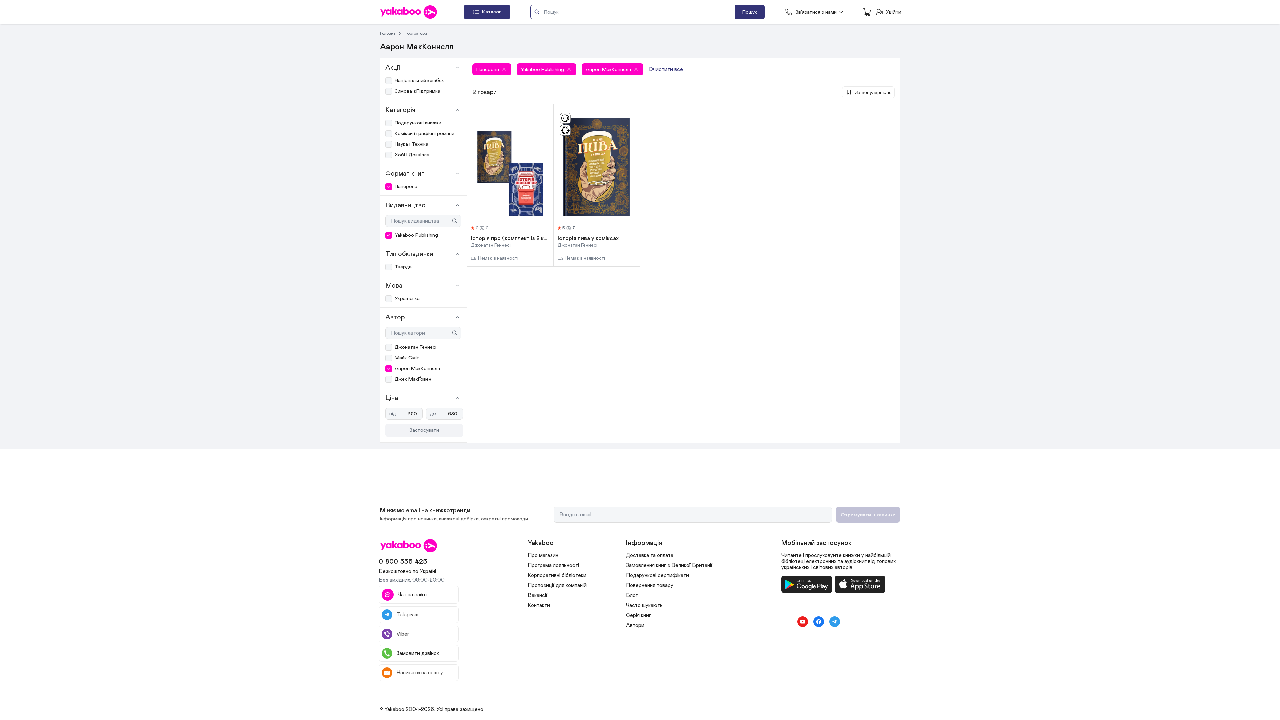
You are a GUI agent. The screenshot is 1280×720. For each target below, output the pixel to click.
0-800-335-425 (403, 561)
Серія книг (638, 615)
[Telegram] (834, 621)
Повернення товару (649, 585)
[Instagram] (786, 621)
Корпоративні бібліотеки (557, 575)
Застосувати (424, 430)
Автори (635, 625)
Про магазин (543, 555)
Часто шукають (644, 605)
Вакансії (537, 595)
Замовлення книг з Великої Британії (669, 565)
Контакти (539, 605)
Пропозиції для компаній (557, 585)
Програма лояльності (553, 565)
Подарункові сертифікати (657, 575)
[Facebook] (818, 621)
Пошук (749, 12)
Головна (388, 33)
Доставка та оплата (649, 555)
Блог (632, 595)
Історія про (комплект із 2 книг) (510, 238)
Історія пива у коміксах (588, 238)
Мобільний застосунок (816, 543)
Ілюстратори (415, 33)
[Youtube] (802, 621)
